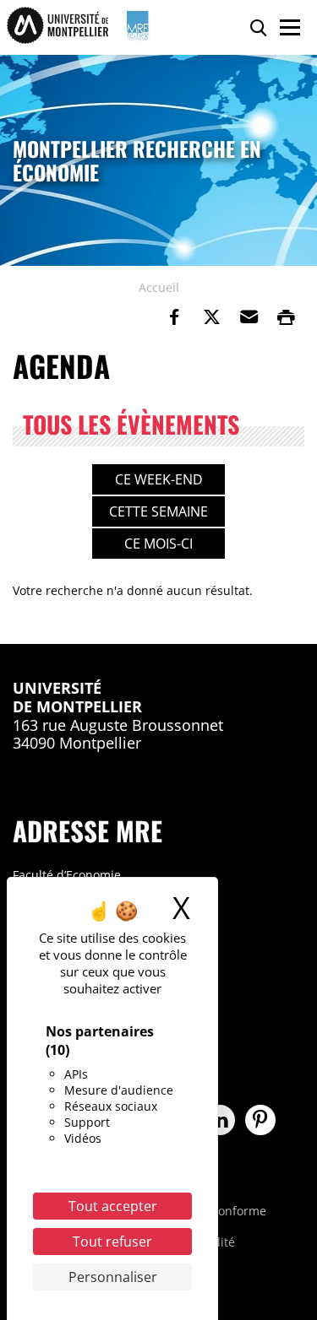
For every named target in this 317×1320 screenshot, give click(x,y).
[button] (248, 317)
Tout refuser (112, 1241)
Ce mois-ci (158, 543)
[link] (174, 317)
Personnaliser (112, 1277)
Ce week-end (159, 479)
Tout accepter (112, 1206)
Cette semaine (158, 511)
